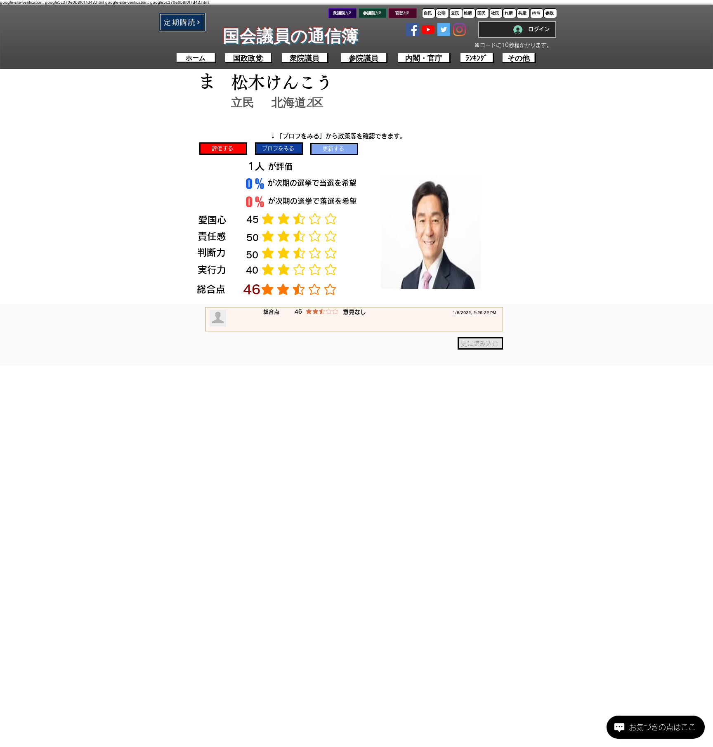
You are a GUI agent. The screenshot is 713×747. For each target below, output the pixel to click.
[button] (182, 22)
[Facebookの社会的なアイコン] (412, 29)
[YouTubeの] (428, 29)
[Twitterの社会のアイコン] (443, 29)
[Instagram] (459, 29)
